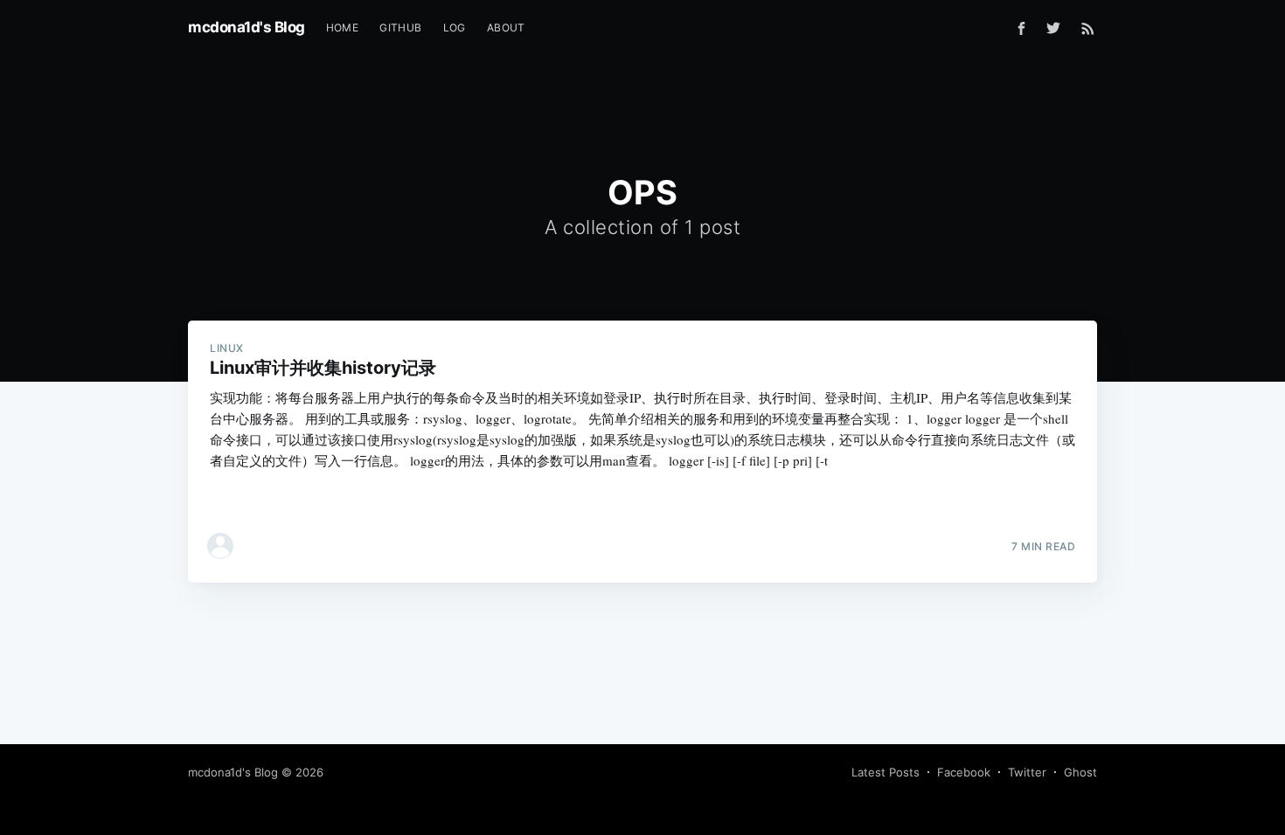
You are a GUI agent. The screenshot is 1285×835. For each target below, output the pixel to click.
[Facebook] (1021, 28)
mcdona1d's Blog (246, 27)
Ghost (1080, 772)
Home (342, 27)
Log (454, 27)
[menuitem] (343, 27)
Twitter (1027, 772)
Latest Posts (885, 772)
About (506, 27)
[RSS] (1088, 27)
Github (400, 27)
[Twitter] (1058, 28)
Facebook (963, 772)
